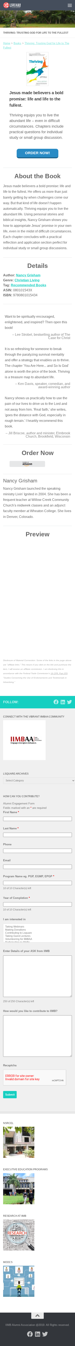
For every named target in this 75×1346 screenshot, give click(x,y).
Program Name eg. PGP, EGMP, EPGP (28, 876)
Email (7, 860)
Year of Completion (16, 897)
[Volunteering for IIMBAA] (37, 939)
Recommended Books (28, 285)
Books (17, 43)
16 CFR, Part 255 (59, 673)
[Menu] (70, 5)
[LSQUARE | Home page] (15, 5)
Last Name (11, 828)
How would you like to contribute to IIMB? (30, 1011)
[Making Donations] (37, 929)
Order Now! (37, 153)
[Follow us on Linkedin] (62, 701)
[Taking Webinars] (37, 926)
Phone (7, 844)
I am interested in (14, 919)
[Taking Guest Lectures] (37, 936)
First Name (11, 812)
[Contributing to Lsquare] (37, 933)
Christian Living (27, 280)
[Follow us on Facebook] (56, 701)
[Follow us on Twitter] (69, 701)
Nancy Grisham (28, 275)
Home (6, 43)
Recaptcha (9, 1065)
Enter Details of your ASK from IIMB (26, 951)
